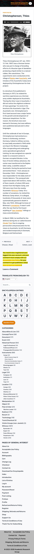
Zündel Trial (7, 223)
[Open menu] (30, 3)
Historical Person (8, 343)
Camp (5, 355)
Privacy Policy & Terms (17, 539)
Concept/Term (7, 334)
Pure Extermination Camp (11, 363)
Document (6, 337)
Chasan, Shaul (7, 243)
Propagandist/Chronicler (11, 350)
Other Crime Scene (9, 396)
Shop (4, 514)
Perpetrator (7, 12)
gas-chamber (17, 210)
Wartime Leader (8, 409)
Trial (4, 382)
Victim (5, 438)
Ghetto (5, 367)
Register (5, 508)
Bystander (6, 428)
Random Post (9, 322)
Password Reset (8, 490)
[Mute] (24, 22)
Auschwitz (23, 78)
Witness (5, 426)
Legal (4, 372)
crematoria (15, 205)
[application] (17, 22)
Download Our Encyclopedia (12, 471)
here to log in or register (12, 265)
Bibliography (7, 455)
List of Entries (7, 480)
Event (4, 340)
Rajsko (12, 78)
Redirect (5, 412)
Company (6, 375)
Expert (5, 431)
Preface (5, 499)
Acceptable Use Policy (11, 260)
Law (4, 379)
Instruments (6, 352)
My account (6, 487)
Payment (5, 493)
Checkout (5, 465)
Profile (4, 502)
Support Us (6, 518)
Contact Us (6, 468)
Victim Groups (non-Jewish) (12, 423)
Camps (5, 387)
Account (5, 452)
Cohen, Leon (27, 243)
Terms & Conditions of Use (12, 521)
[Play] (5, 22)
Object (4, 404)
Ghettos (5, 392)
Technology (6, 417)
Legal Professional (9, 345)
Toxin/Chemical (8, 420)
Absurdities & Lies (9, 332)
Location (5, 384)
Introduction (6, 477)
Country (6, 389)
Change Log (6, 462)
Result (4, 415)
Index (4, 474)
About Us (5, 446)
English (7, 279)
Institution (6, 377)
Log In (4, 483)
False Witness (7, 433)
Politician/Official (9, 348)
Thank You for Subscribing (12, 524)
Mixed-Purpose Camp (10, 357)
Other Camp (8, 359)
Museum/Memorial (9, 394)
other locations (8, 399)
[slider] (27, 22)
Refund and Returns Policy (12, 505)
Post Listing (6, 496)
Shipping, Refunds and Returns (13, 511)
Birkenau (15, 190)
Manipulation (7, 401)
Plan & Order (7, 407)
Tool (4, 370)
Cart (3, 459)
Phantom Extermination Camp (12, 361)
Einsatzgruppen (8, 365)
